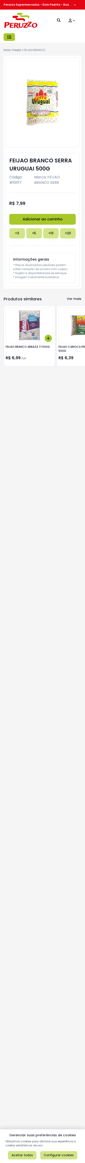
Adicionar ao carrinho (43, 219)
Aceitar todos (22, 1155)
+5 (34, 233)
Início (7, 50)
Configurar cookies (59, 1155)
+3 (17, 233)
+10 (50, 233)
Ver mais (74, 299)
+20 (68, 233)
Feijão (17, 50)
